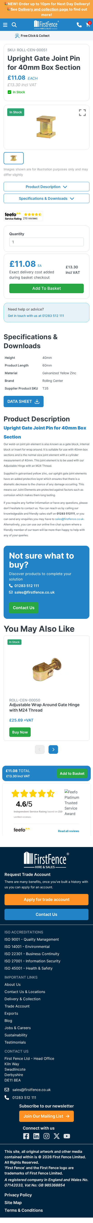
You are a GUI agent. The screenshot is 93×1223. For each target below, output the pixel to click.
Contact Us (24, 607)
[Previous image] (39, 749)
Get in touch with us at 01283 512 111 (36, 316)
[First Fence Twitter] (56, 1136)
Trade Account (17, 1006)
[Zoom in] (82, 112)
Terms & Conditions (24, 1210)
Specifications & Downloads (43, 198)
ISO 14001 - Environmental (27, 946)
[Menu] (5, 24)
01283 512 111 (26, 585)
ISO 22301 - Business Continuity (32, 953)
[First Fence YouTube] (66, 1136)
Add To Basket (46, 288)
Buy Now (20, 732)
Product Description (43, 186)
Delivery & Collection (22, 999)
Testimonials (15, 1042)
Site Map (13, 1202)
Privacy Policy (18, 1195)
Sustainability (16, 1035)
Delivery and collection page (43, 9)
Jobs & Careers (18, 1028)
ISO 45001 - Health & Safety (29, 968)
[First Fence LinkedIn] (36, 1136)
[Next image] (53, 749)
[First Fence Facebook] (26, 1136)
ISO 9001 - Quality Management (32, 939)
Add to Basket (72, 773)
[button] (14, 24)
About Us (13, 984)
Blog (8, 1020)
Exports (11, 1013)
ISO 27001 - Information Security (32, 961)
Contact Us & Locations (25, 991)
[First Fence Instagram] (46, 1136)
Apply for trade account (47, 899)
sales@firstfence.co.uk (69, 519)
